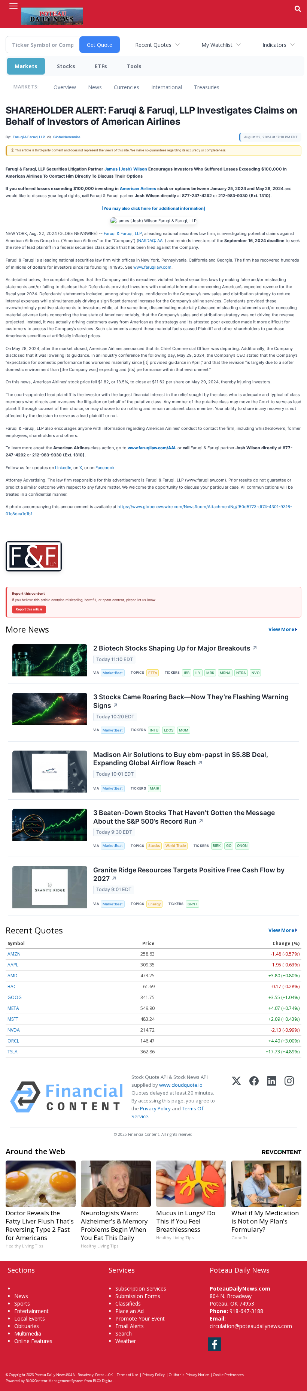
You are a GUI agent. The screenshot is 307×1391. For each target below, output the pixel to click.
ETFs (101, 66)
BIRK (217, 846)
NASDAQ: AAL (151, 240)
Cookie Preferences (228, 1374)
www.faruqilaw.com (152, 267)
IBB (186, 673)
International (166, 87)
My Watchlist (216, 44)
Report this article (29, 609)
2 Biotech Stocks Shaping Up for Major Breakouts (175, 648)
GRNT (192, 904)
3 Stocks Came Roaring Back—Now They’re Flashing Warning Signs (191, 701)
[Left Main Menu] (13, 6)
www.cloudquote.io (181, 1084)
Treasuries (206, 87)
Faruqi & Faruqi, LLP (123, 233)
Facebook (105, 467)
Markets (26, 66)
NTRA (241, 673)
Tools (134, 66)
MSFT (12, 1019)
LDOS (168, 730)
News (95, 87)
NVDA (13, 1030)
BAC (11, 986)
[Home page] (52, 15)
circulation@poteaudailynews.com (251, 1326)
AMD (12, 975)
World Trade (175, 846)
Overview (65, 87)
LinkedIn (63, 467)
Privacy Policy (155, 1108)
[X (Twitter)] (236, 1097)
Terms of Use (127, 1374)
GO (228, 846)
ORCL (13, 1041)
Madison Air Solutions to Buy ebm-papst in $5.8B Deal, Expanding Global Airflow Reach (180, 759)
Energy (154, 904)
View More (281, 629)
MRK (210, 673)
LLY (198, 673)
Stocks (66, 66)
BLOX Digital (103, 1380)
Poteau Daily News (50, 1374)
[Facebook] (254, 1097)
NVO (255, 673)
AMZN (14, 954)
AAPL (12, 965)
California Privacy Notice (189, 1374)
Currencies (126, 87)
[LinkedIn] (271, 1097)
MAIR (154, 788)
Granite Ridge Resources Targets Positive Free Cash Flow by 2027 (189, 874)
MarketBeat (113, 673)
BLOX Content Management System (54, 1380)
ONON (242, 846)
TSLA (12, 1051)
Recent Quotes (153, 44)
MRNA (225, 673)
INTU (154, 730)
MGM (183, 730)
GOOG (14, 997)
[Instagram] (289, 1097)
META (13, 1008)
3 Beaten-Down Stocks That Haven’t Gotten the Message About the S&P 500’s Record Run (184, 817)
